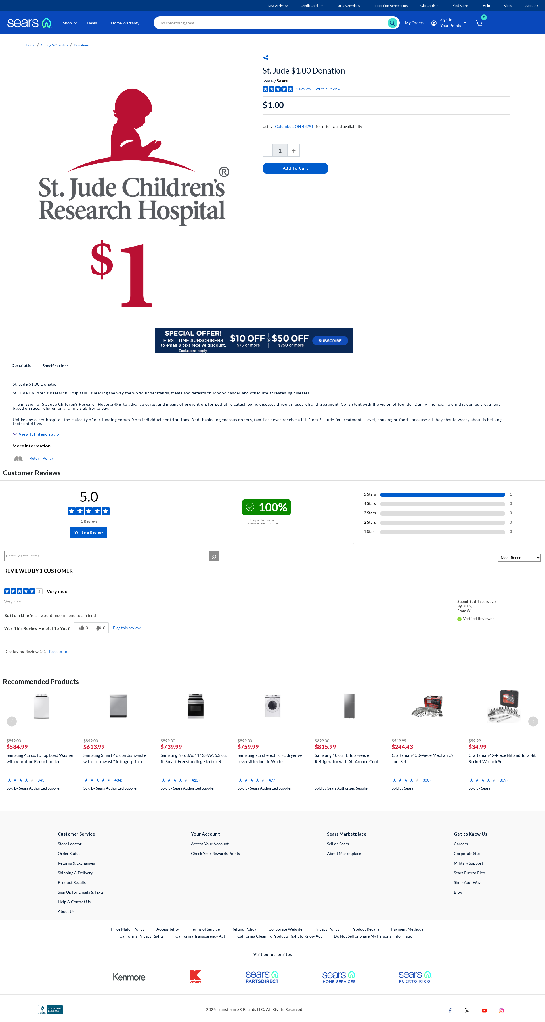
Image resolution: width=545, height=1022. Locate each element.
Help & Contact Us (74, 901)
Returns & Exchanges (76, 863)
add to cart (296, 168)
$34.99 (478, 746)
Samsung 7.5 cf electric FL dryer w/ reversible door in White (270, 758)
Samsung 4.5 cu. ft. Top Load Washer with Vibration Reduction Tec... (40, 758)
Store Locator (70, 843)
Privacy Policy (326, 929)
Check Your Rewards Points (215, 853)
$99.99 (475, 740)
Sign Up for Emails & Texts (81, 892)
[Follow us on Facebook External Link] (450, 1010)
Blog (458, 892)
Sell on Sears (338, 843)
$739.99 (171, 746)
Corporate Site (467, 853)
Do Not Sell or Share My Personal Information (374, 936)
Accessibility (167, 929)
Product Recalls (72, 882)
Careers (461, 843)
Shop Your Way (467, 882)
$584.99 (17, 746)
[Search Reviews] (214, 556)
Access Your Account (210, 843)
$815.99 (325, 746)
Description (22, 365)
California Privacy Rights (142, 936)
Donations (81, 45)
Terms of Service (205, 929)
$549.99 (399, 740)
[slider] (21, 778)
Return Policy (42, 458)
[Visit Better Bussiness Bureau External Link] (50, 1009)
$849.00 (14, 740)
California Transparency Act (200, 936)
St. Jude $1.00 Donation (304, 70)
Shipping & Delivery (75, 872)
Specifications (55, 365)
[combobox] (277, 22)
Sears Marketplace (346, 833)
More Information (31, 445)
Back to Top (59, 651)
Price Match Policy (127, 929)
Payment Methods (407, 929)
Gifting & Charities (54, 45)
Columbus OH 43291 (294, 126)
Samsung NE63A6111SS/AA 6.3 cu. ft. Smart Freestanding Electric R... (194, 758)
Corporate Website (286, 928)
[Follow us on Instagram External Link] (501, 1010)
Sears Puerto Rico (469, 872)
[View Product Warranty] (18, 458)
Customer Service (76, 833)
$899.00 (90, 740)
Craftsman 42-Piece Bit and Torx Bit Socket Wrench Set (502, 758)
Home (30, 45)
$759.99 (248, 746)
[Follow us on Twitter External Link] (467, 1010)
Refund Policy (244, 929)
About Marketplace (344, 853)
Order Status (69, 853)
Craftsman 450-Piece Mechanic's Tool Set (423, 758)
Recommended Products (41, 681)
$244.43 (402, 746)
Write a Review (327, 89)
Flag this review (127, 627)
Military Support (468, 863)
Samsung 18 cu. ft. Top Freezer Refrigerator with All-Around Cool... (347, 758)
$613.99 (94, 746)
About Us (66, 911)
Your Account (205, 833)
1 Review (303, 89)
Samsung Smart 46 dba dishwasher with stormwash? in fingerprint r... (115, 758)
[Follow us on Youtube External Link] (484, 1010)
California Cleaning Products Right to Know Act (279, 936)
